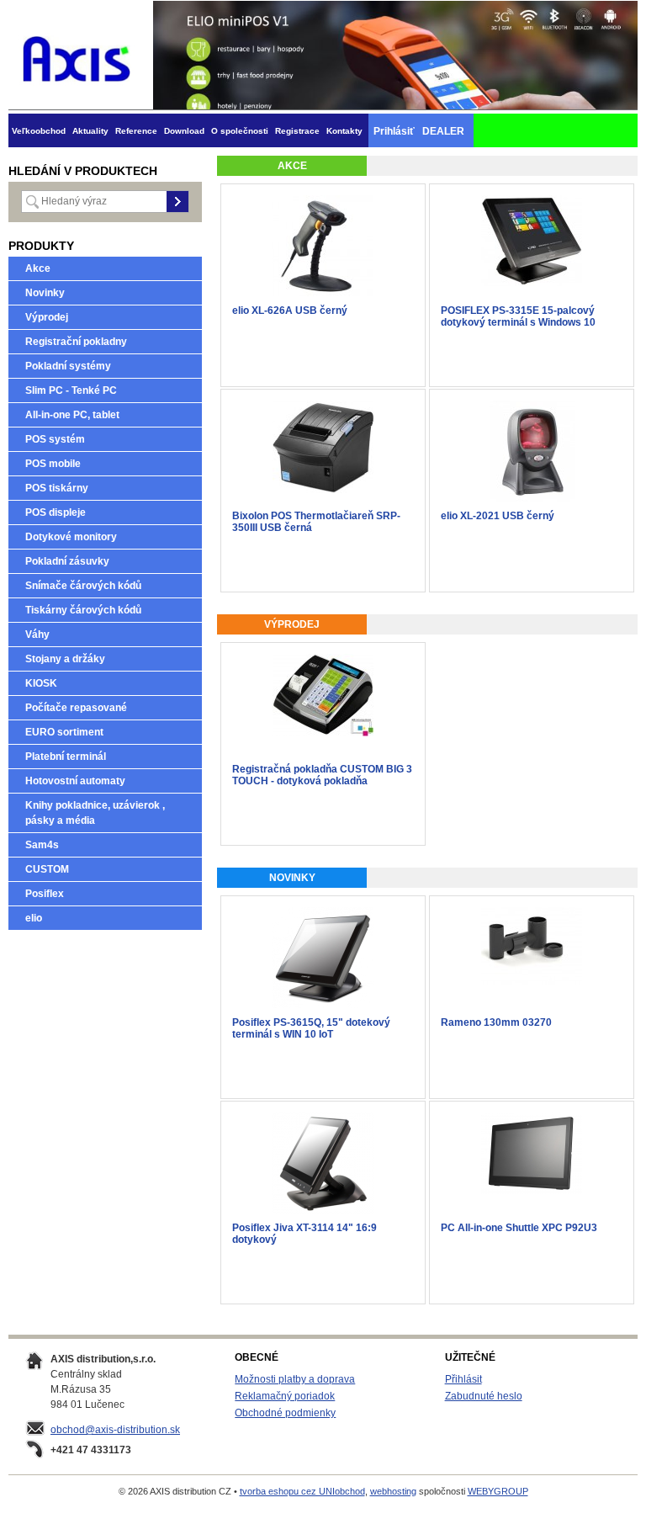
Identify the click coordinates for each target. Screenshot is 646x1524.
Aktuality (90, 130)
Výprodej (46, 317)
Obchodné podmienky (285, 1413)
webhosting (393, 1491)
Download (184, 130)
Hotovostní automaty (75, 781)
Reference (136, 130)
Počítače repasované (76, 708)
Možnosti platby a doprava (295, 1379)
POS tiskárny (56, 488)
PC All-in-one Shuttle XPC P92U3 (519, 1228)
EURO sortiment (64, 732)
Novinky (45, 293)
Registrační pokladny (76, 342)
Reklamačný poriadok (285, 1396)
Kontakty (344, 130)
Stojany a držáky (65, 659)
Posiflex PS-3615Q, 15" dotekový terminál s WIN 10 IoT (311, 1028)
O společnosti (239, 130)
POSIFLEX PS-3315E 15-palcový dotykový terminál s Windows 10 (518, 316)
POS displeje (55, 512)
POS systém (55, 439)
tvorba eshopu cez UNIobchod (302, 1491)
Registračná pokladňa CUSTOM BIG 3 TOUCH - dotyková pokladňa (322, 775)
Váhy (37, 634)
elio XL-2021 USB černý (497, 516)
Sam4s (42, 845)
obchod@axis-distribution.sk (115, 1430)
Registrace (297, 130)
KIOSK (41, 683)
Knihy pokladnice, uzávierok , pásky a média (95, 812)
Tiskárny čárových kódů (83, 610)
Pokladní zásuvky (67, 561)
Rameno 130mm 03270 (496, 1022)
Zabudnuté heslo (483, 1396)
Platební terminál (65, 756)
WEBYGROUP (498, 1491)
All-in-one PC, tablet (72, 415)
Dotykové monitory (71, 537)
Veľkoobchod (39, 130)
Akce (37, 268)
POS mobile (53, 464)
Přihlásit (463, 1379)
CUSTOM (47, 869)
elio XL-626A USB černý (289, 310)
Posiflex (44, 894)
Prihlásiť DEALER (418, 131)
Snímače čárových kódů (83, 586)
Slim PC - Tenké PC (71, 390)
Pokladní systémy (68, 366)
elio (33, 918)
